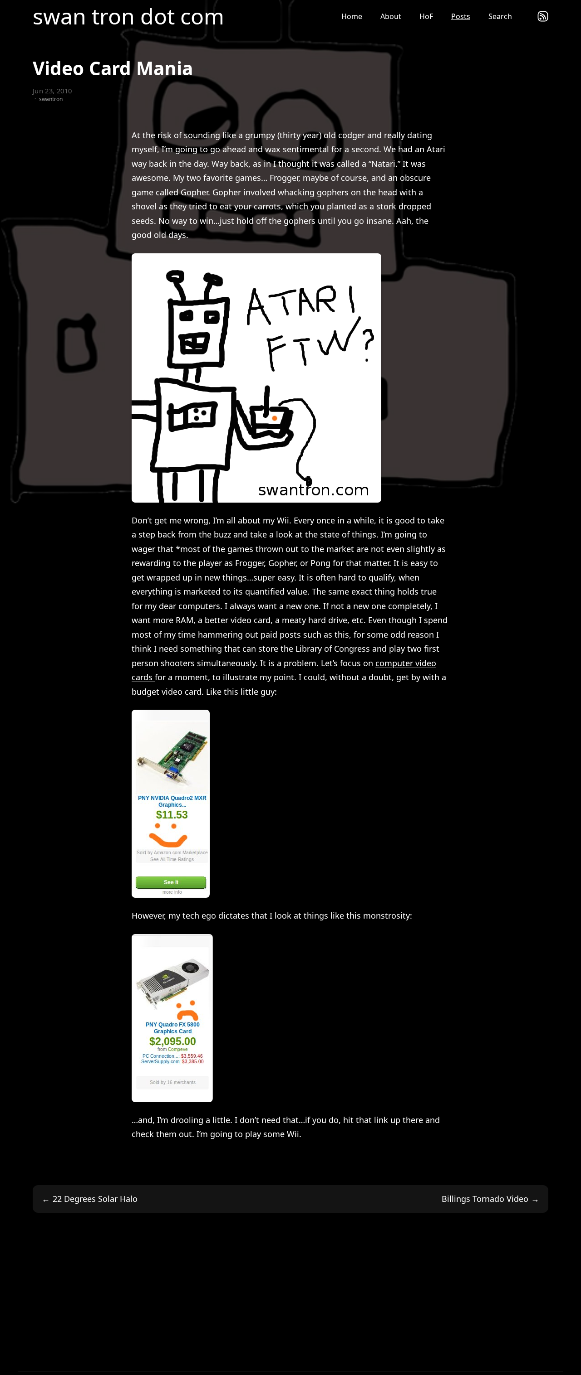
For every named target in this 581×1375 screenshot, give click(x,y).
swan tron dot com (128, 16)
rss (542, 16)
